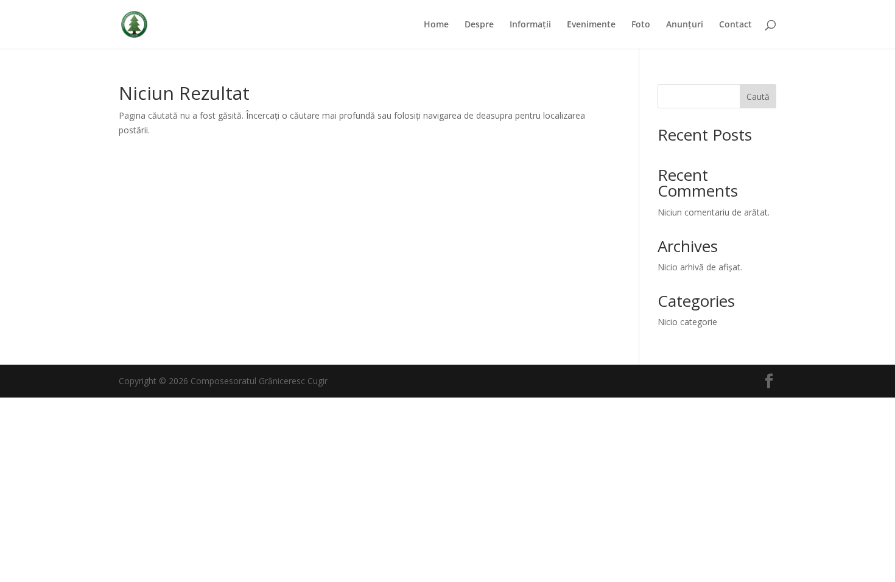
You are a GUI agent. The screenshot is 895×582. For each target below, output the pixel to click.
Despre (479, 25)
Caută (758, 96)
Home (436, 25)
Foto (640, 25)
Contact (735, 25)
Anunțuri (684, 25)
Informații (530, 25)
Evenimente (591, 25)
